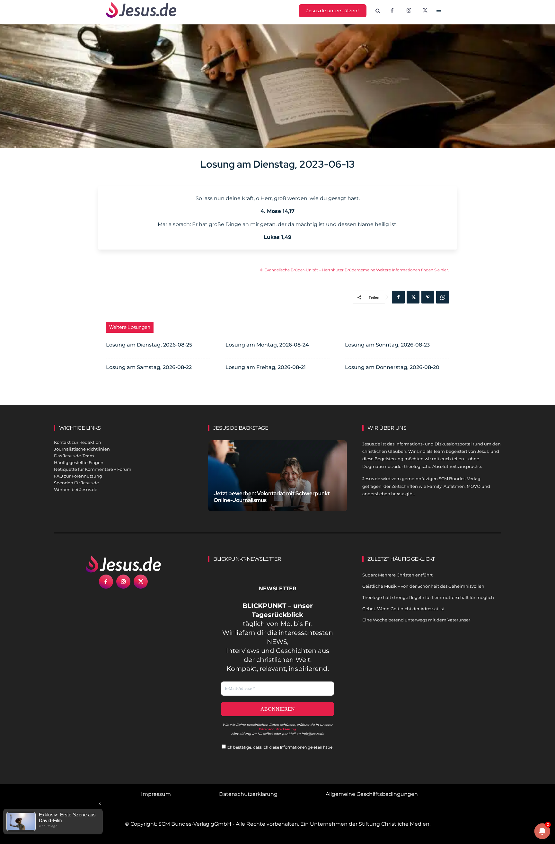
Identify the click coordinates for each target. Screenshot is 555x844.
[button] (378, 11)
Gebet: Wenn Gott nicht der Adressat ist (403, 608)
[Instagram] (409, 11)
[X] (425, 11)
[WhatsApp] (442, 297)
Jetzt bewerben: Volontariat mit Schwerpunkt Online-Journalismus (272, 497)
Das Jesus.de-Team (74, 455)
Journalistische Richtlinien (82, 449)
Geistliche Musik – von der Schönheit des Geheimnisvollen (423, 586)
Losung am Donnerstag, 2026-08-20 (392, 367)
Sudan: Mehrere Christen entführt (397, 574)
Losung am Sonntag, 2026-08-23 (387, 345)
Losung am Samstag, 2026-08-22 (149, 367)
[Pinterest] (427, 297)
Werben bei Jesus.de (75, 489)
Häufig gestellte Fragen (78, 462)
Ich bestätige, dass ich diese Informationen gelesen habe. (279, 747)
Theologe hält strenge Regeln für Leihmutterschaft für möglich (428, 597)
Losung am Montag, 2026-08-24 (267, 345)
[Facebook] (392, 11)
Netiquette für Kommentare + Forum (92, 469)
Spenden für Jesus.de (76, 482)
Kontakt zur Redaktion (77, 442)
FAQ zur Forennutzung (78, 476)
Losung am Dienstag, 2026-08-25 (149, 345)
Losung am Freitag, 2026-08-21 (265, 367)
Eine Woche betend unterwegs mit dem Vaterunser (416, 619)
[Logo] (123, 564)
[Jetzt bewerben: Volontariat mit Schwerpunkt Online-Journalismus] (277, 483)
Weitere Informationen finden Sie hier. (412, 270)
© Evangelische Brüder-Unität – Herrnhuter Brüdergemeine (318, 270)
